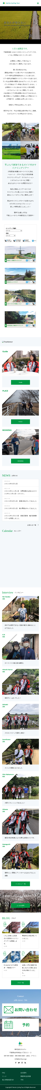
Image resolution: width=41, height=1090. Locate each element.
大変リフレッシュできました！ (15, 803)
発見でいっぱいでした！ (13, 698)
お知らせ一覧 (31, 525)
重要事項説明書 (25, 1076)
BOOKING (20, 461)
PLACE (20, 422)
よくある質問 (20, 905)
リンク (4, 1076)
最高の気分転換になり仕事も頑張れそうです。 (20, 838)
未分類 (5, 946)
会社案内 (23, 1073)
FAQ (3, 1073)
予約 (21, 1080)
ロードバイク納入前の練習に (14, 663)
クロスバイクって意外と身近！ (15, 733)
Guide (20, 382)
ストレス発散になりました (13, 768)
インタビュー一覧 (20, 884)
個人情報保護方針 (8, 1080)
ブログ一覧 (20, 983)
